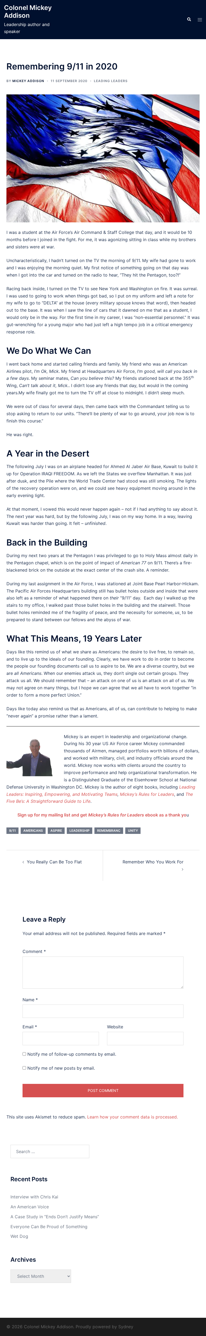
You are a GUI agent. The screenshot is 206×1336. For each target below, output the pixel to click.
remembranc (108, 831)
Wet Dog (19, 1236)
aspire (56, 831)
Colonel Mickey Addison (28, 11)
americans (33, 831)
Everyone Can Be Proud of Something (48, 1226)
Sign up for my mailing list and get (52, 815)
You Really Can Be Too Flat (54, 861)
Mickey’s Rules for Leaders (147, 794)
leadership (79, 831)
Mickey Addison (28, 81)
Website (115, 1026)
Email (30, 1026)
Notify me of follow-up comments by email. (71, 1054)
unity (133, 831)
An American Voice (29, 1206)
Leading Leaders (111, 81)
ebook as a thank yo (137, 815)
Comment (34, 951)
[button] (189, 19)
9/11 (12, 831)
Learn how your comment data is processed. (132, 1117)
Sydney (125, 1326)
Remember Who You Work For (153, 861)
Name (30, 999)
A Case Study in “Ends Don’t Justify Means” (54, 1216)
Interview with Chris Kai (34, 1196)
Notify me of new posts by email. (61, 1068)
